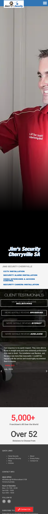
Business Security (14, 458)
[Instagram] (9, 501)
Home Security (13, 456)
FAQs (10, 461)
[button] (1, 371)
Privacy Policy (34, 458)
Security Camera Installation (21, 285)
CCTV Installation (14, 271)
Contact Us (34, 461)
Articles (11, 463)
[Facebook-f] (4, 501)
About (32, 456)
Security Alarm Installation (20, 275)
